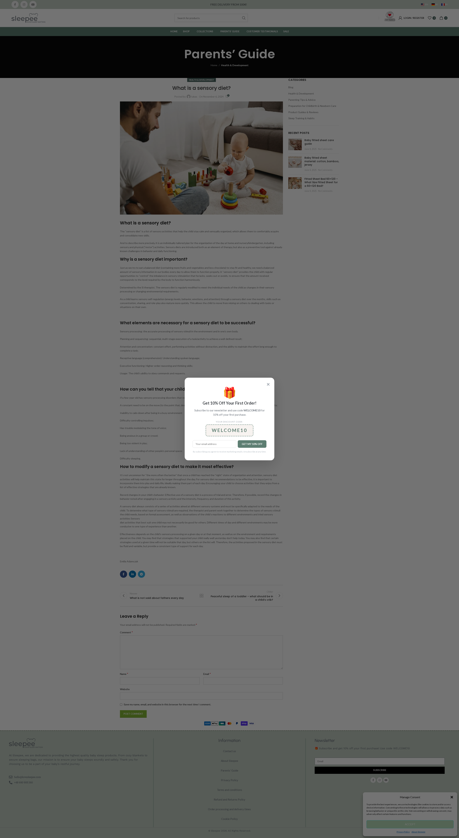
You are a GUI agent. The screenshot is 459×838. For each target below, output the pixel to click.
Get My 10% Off (252, 443)
